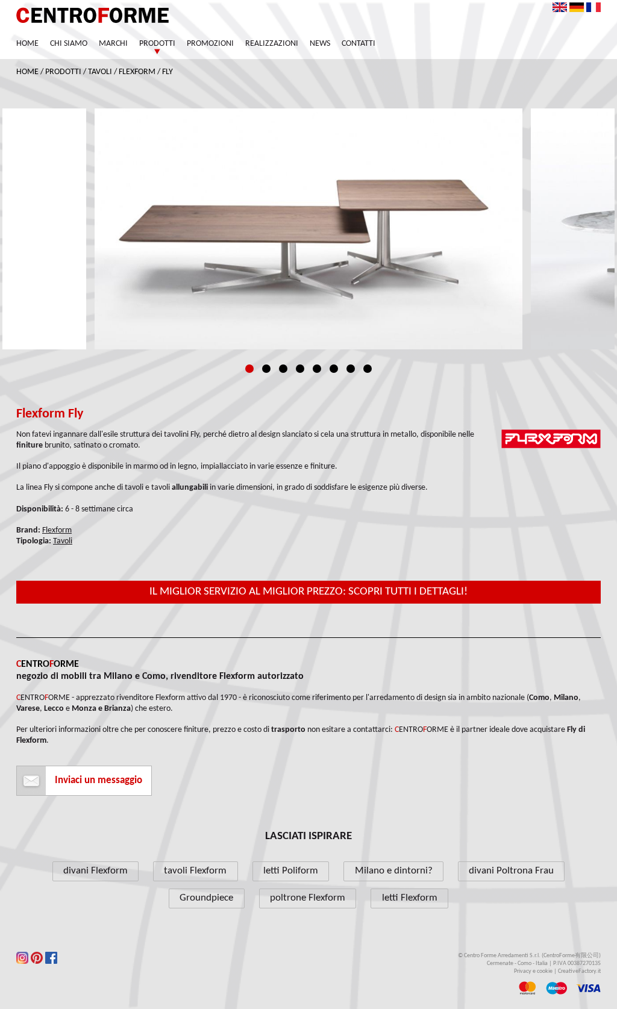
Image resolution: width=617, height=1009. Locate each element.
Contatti (358, 43)
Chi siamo (68, 43)
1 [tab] (249, 368)
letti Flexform (409, 898)
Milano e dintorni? (394, 871)
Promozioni (210, 43)
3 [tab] (283, 368)
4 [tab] (300, 368)
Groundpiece (206, 898)
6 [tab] (334, 368)
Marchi (113, 43)
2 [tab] (266, 368)
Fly (167, 72)
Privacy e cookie (533, 971)
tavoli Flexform (195, 871)
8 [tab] (367, 368)
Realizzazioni (271, 43)
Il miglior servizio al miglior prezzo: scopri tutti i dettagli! (308, 592)
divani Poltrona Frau (511, 871)
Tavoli (100, 72)
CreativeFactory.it (579, 971)
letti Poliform (290, 871)
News (320, 43)
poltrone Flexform (307, 898)
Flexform (137, 72)
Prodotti (157, 43)
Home (27, 43)
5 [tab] (317, 368)
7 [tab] (350, 368)
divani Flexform (95, 871)
